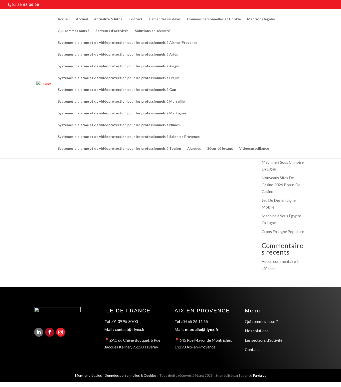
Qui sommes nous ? (73, 31)
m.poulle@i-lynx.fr (202, 329)
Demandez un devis (165, 19)
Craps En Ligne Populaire (283, 231)
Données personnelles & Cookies (131, 375)
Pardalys (259, 375)
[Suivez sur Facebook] (49, 332)
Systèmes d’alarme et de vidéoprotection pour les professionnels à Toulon (119, 148)
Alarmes (194, 148)
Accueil (64, 19)
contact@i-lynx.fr (130, 329)
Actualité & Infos (108, 19)
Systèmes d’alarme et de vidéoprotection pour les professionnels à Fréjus (118, 78)
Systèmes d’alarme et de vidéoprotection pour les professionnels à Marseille (121, 101)
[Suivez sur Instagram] (60, 332)
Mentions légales (261, 19)
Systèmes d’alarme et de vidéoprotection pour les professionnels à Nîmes (119, 125)
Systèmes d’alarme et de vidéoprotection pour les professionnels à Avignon (120, 66)
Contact (136, 19)
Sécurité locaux (220, 148)
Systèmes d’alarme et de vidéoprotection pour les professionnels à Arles (118, 54)
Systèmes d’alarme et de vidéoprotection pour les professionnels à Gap (117, 90)
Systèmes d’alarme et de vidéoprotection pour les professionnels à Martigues (122, 113)
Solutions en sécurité (152, 31)
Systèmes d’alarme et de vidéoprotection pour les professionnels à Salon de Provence (129, 137)
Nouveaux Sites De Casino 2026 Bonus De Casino (281, 184)
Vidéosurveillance (254, 148)
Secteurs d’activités (112, 31)
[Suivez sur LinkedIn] (38, 332)
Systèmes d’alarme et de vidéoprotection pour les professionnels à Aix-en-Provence (127, 43)
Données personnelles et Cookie (214, 19)
